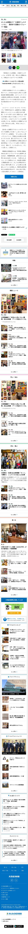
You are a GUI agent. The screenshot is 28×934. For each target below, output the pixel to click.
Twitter (16, 880)
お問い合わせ (5, 892)
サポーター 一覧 (14, 613)
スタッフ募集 (5, 899)
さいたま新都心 (5, 29)
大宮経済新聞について (7, 886)
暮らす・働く (24, 5)
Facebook (12, 880)
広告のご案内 (5, 894)
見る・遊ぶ (13, 5)
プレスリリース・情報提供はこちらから (10, 888)
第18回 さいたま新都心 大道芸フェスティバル (13, 228)
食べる (8, 5)
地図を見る (14, 176)
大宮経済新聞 (14, 2)
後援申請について (6, 896)
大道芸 (10, 29)
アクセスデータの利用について (8, 890)
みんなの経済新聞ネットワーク (14, 914)
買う (18, 5)
